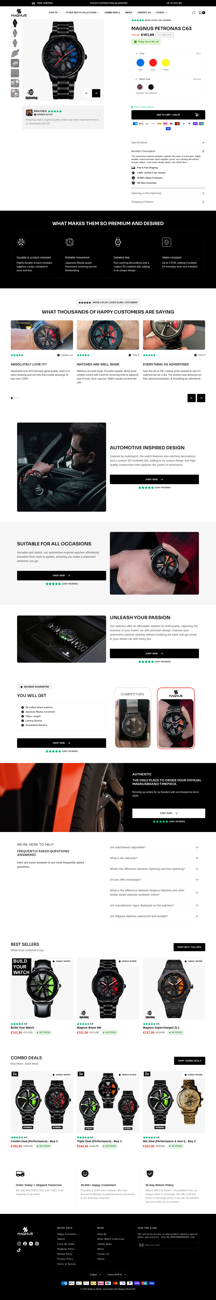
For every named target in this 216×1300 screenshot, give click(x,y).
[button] (55, 13)
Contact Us (103, 1254)
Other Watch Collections (110, 1239)
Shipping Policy (66, 1249)
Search (61, 1239)
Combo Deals (104, 1244)
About (100, 1249)
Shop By (102, 1234)
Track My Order (65, 1244)
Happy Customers (67, 1234)
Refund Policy (65, 1254)
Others (101, 1259)
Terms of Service (66, 1264)
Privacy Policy (65, 1259)
